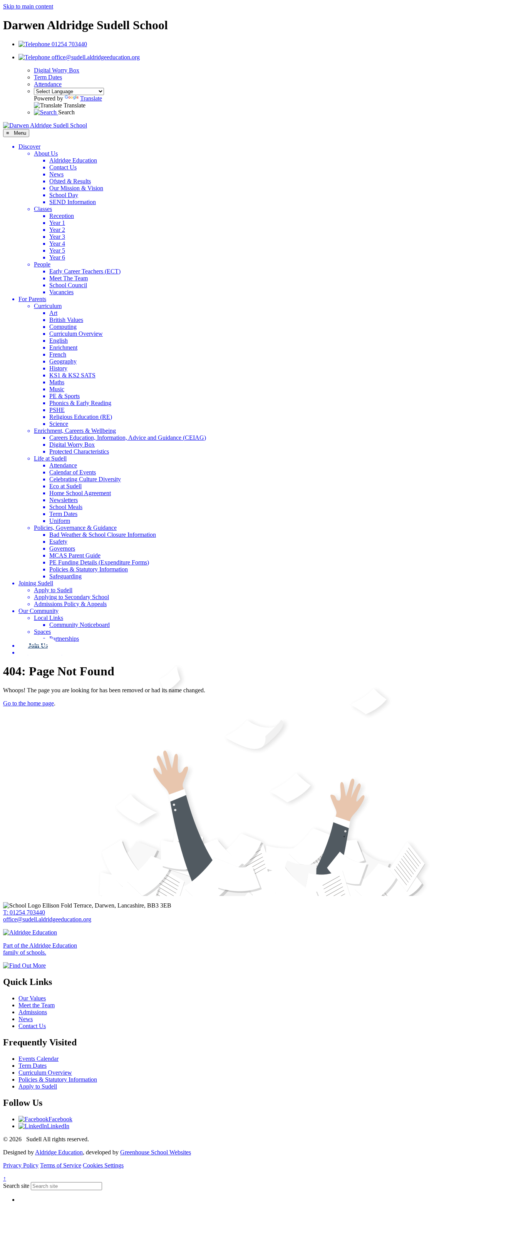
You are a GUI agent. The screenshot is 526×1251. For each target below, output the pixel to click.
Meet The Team (68, 278)
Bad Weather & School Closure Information (102, 534)
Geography (63, 361)
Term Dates (48, 77)
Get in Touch (45, 652)
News (56, 174)
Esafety (58, 541)
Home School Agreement (80, 493)
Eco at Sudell (65, 486)
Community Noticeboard (79, 624)
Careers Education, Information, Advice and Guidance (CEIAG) (127, 437)
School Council (68, 285)
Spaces (42, 631)
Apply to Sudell (53, 590)
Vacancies (61, 292)
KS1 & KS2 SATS (72, 375)
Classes (43, 209)
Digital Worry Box (56, 70)
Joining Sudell (35, 583)
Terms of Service (60, 1165)
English (58, 340)
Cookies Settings (103, 1165)
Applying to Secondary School (71, 597)
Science (58, 423)
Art (53, 313)
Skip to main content (28, 6)
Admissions (32, 1012)
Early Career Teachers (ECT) (85, 271)
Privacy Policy (21, 1165)
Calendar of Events (72, 472)
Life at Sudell (50, 458)
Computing (63, 326)
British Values (66, 320)
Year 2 (57, 229)
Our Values (32, 998)
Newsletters (63, 500)
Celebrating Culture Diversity (85, 479)
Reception (61, 216)
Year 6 (57, 257)
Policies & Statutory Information (88, 569)
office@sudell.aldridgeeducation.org (47, 919)
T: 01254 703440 (24, 912)
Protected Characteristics (79, 451)
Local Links (48, 618)
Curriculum (48, 306)
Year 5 (57, 250)
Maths (56, 382)
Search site (16, 1185)
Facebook (60, 1119)
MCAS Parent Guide (75, 555)
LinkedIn (58, 1126)
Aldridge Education (73, 160)
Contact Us (63, 167)
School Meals (65, 507)
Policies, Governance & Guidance (75, 527)
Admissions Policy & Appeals (70, 604)
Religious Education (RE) (80, 417)
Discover (29, 146)
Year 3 (57, 236)
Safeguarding (65, 576)
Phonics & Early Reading (80, 403)
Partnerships (64, 638)
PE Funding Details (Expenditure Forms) (99, 562)
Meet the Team (36, 1005)
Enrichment (63, 347)
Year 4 (57, 243)
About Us (46, 153)
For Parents (32, 299)
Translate (91, 98)
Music (56, 389)
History (58, 368)
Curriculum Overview (76, 333)
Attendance (48, 84)
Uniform (59, 520)
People (42, 264)
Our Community (38, 611)
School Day (63, 195)
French (57, 354)
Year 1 (57, 222)
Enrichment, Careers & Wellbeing (75, 430)
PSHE (57, 410)
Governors (62, 548)
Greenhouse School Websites (155, 1152)
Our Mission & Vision (76, 188)
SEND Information (72, 202)
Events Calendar (38, 1058)
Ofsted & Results (70, 181)
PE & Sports (64, 396)
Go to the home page (28, 703)
